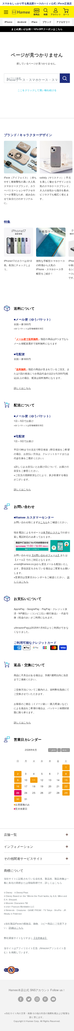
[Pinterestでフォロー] (45, 999)
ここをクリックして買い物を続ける (37, 90)
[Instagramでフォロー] (37, 999)
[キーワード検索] (65, 78)
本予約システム (51, 532)
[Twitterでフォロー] (29, 999)
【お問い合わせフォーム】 (45, 555)
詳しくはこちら (22, 388)
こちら (44, 522)
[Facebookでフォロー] (20, 999)
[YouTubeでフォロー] (53, 999)
